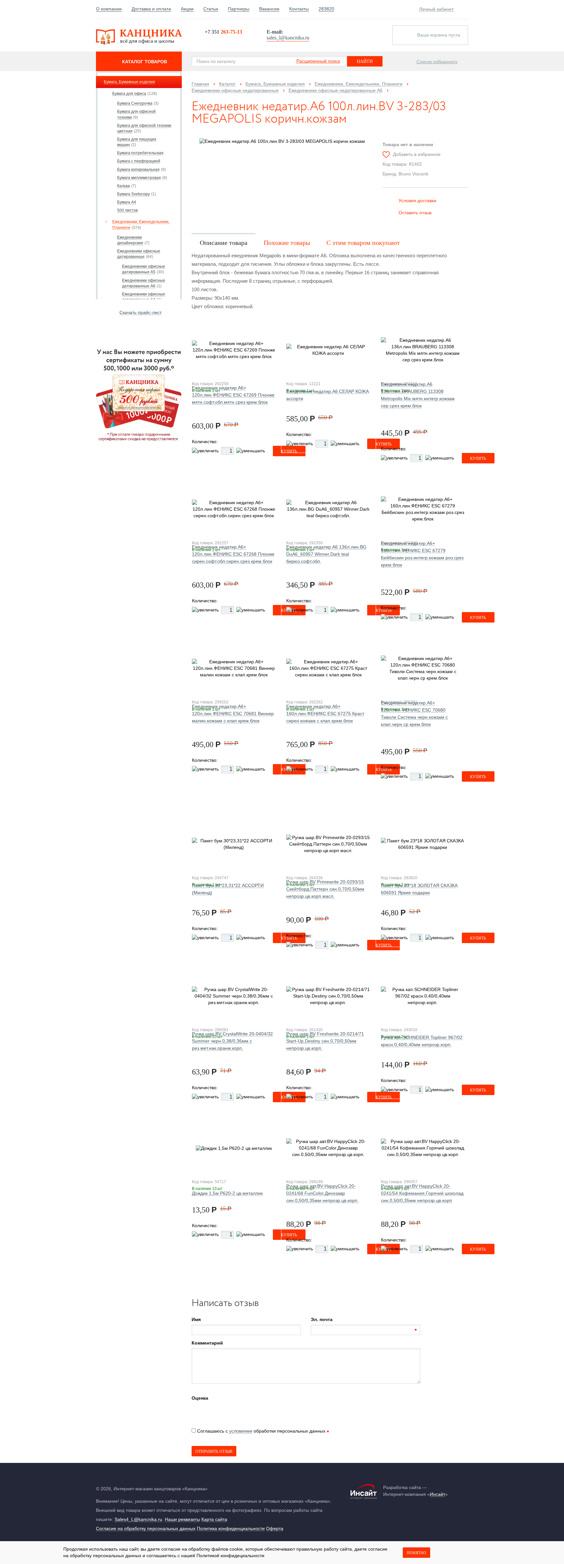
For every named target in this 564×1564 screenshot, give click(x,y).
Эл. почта (322, 1319)
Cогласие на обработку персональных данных (146, 1528)
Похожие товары (287, 242)
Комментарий (207, 1343)
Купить (478, 458)
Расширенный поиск (318, 61)
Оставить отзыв (415, 212)
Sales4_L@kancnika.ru (138, 1519)
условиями (240, 1431)
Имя (196, 1319)
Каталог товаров (144, 61)
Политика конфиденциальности (231, 1528)
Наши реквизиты (182, 1519)
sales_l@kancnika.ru (288, 37)
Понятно (416, 1553)
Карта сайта (214, 1519)
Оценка (200, 1398)
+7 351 (223, 32)
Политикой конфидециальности (230, 1555)
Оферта (274, 1528)
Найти (365, 61)
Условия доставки (417, 200)
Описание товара (223, 242)
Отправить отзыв (214, 1451)
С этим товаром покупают (363, 242)
